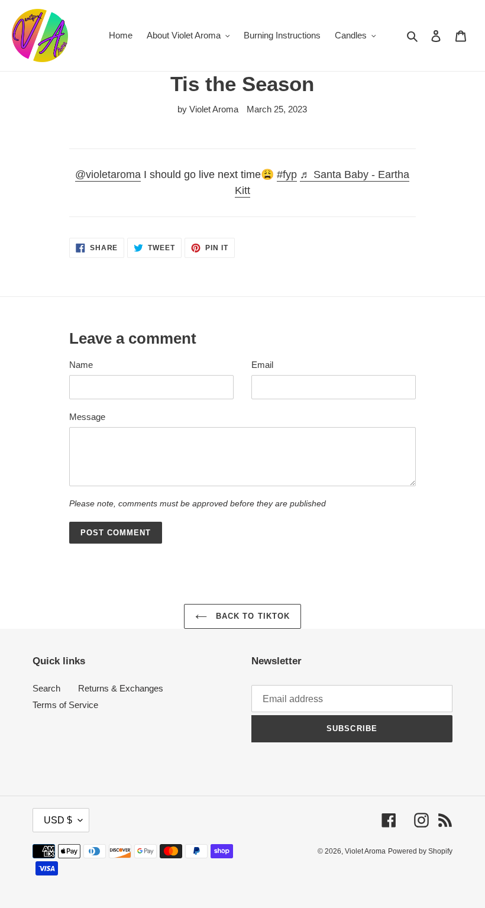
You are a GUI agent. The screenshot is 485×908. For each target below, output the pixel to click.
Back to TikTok (251, 616)
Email (262, 365)
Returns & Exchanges (120, 688)
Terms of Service (65, 705)
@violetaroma (108, 174)
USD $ (58, 820)
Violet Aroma (365, 851)
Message (87, 417)
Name (81, 365)
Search (46, 688)
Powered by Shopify (420, 851)
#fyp (287, 174)
